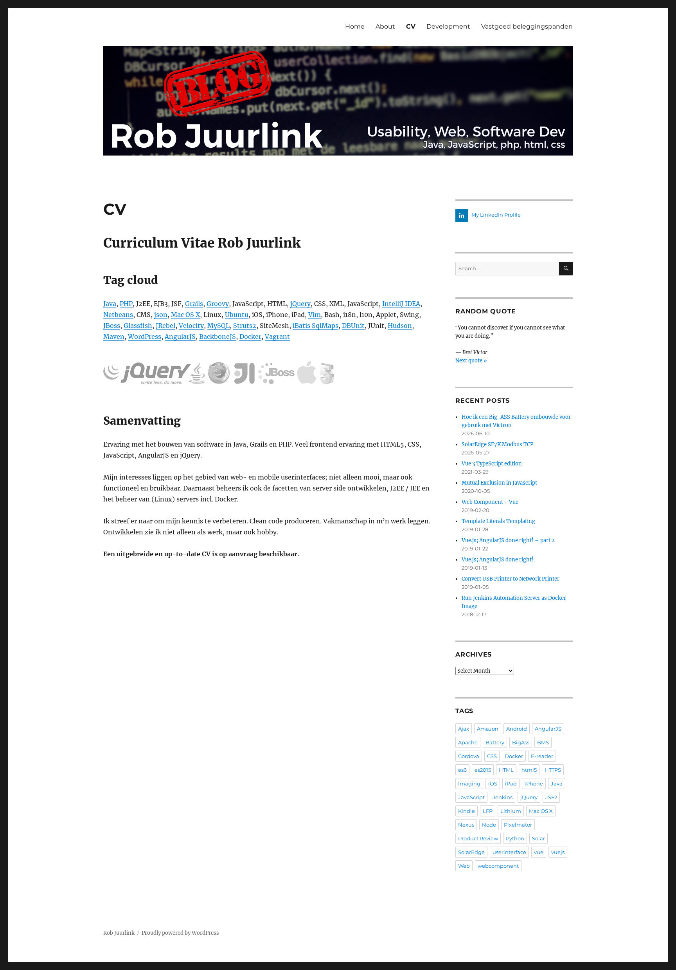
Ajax (463, 729)
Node (489, 825)
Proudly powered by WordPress (180, 933)
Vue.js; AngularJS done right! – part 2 (508, 540)
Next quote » (471, 360)
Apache (468, 742)
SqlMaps (324, 325)
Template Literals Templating (498, 521)
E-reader (542, 756)
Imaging (469, 783)
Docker (250, 336)
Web (464, 866)
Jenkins (502, 797)
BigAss (520, 742)
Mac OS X (185, 315)
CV (410, 26)
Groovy (218, 304)
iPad (511, 783)
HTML (506, 770)
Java (109, 304)
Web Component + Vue (490, 502)
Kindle (466, 811)
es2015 (483, 770)
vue (538, 852)
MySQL (218, 325)
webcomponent (498, 866)
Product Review (478, 838)
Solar (538, 838)
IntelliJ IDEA (401, 304)
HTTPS (553, 770)
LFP (488, 811)
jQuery (300, 304)
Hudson (400, 325)
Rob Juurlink (119, 933)
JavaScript (471, 797)
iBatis (301, 325)
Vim (314, 315)
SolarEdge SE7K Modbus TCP (497, 444)
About (385, 26)
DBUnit (353, 325)
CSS (492, 756)
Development (448, 26)
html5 (529, 770)
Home (355, 26)
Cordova (468, 756)
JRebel (165, 325)
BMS (543, 742)
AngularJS (180, 336)
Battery (494, 742)
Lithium (510, 811)
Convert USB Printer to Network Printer (510, 578)
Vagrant (277, 336)
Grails (194, 304)
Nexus (466, 825)
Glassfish (138, 325)
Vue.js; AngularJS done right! (498, 559)
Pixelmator (518, 825)
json (160, 315)
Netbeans (118, 315)
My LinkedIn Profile (495, 215)
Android (516, 729)
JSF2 (551, 797)
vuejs (558, 852)
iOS (492, 783)
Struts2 (244, 325)
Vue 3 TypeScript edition (492, 463)
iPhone (534, 783)
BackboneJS (217, 336)
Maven (113, 336)
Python (515, 838)
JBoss (111, 325)
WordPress (144, 336)
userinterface (509, 852)
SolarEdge (471, 852)
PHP (126, 304)
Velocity (191, 325)
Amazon (487, 729)
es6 (462, 770)
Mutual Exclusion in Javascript (499, 483)
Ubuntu (236, 315)
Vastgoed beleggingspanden (527, 26)
